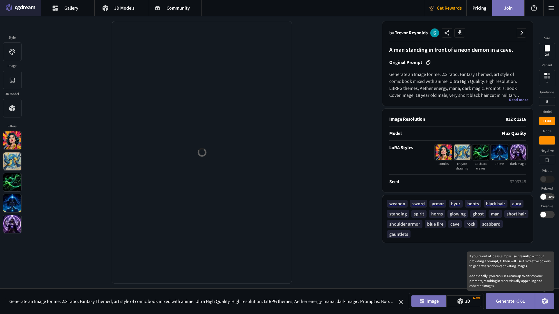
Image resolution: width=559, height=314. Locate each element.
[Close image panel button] (521, 33)
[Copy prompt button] (428, 62)
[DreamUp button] (544, 301)
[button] (400, 301)
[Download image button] (459, 33)
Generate (510, 301)
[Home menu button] (20, 8)
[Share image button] (447, 33)
